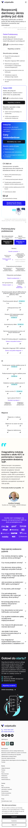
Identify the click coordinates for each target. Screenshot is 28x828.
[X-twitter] (9, 735)
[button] (14, 557)
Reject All (14, 824)
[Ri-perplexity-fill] (12, 743)
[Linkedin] (2, 735)
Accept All (14, 816)
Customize (14, 820)
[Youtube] (12, 735)
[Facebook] (6, 735)
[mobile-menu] (25, 2)
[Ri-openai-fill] (7, 743)
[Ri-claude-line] (3, 743)
